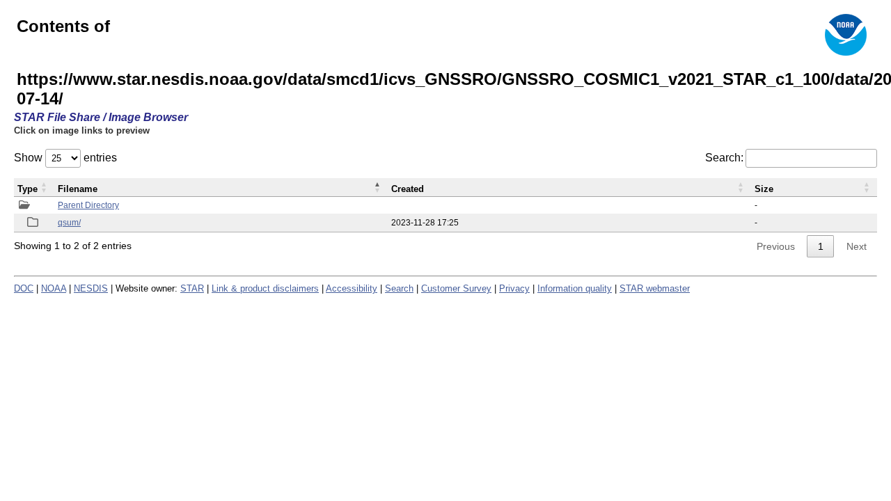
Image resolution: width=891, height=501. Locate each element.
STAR (192, 288)
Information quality (574, 288)
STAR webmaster (655, 288)
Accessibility (351, 288)
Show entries (65, 158)
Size (764, 189)
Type (27, 189)
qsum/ (69, 223)
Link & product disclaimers (265, 288)
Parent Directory (88, 205)
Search (399, 288)
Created (407, 189)
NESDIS (91, 288)
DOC (23, 288)
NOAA (53, 288)
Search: (724, 158)
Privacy (514, 288)
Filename (77, 189)
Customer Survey (456, 288)
